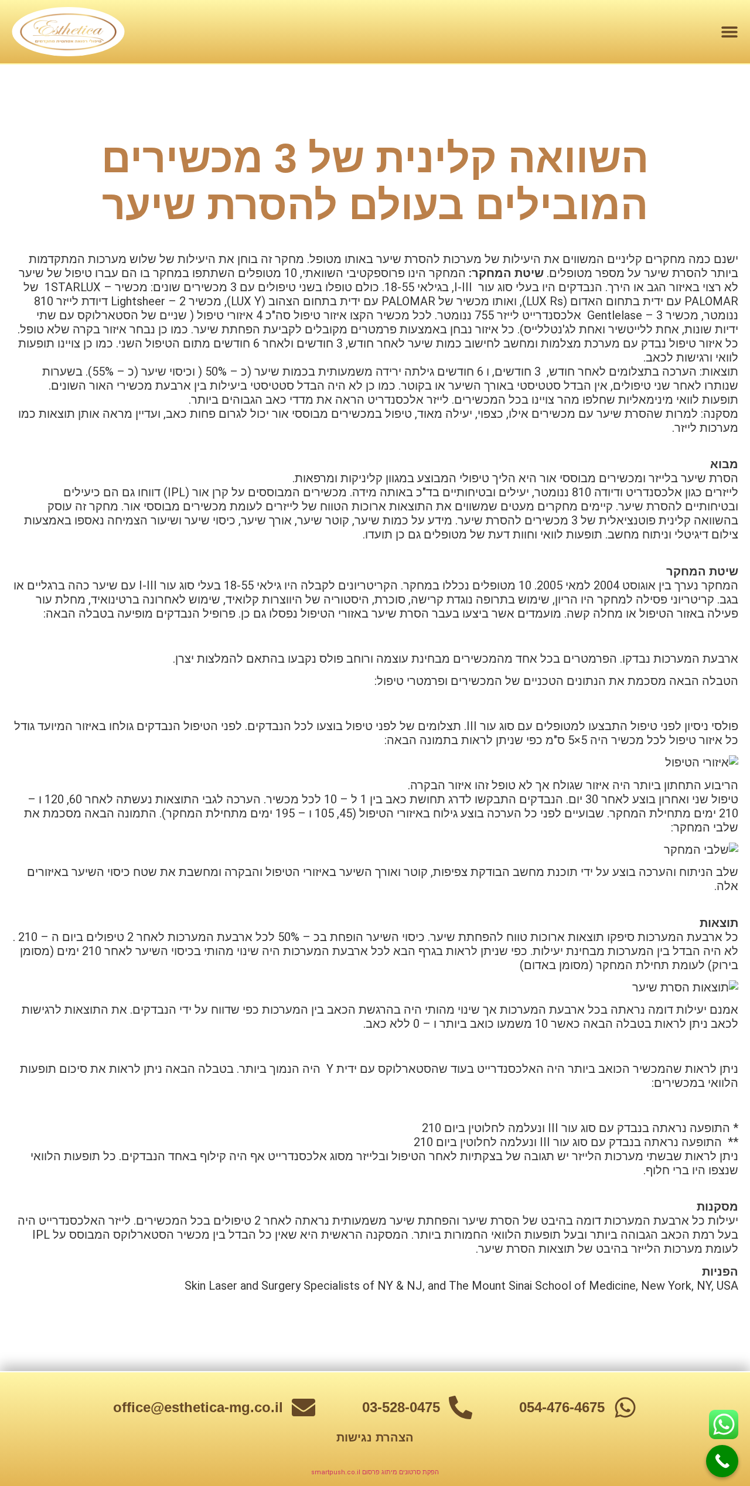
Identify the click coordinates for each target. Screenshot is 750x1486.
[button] (729, 31)
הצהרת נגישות (375, 1437)
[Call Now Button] (722, 1461)
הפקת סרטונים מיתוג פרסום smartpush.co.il (375, 1472)
